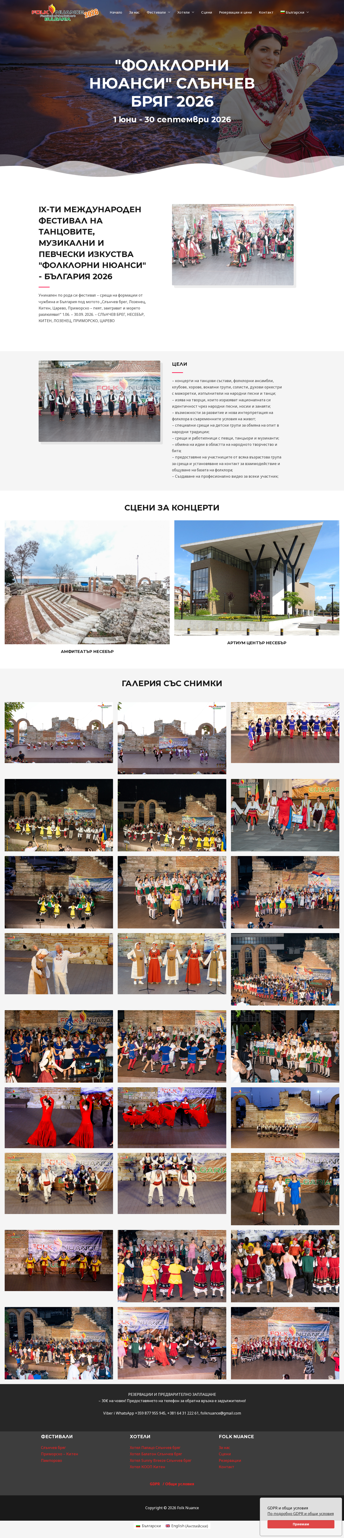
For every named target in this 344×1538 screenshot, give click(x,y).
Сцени (206, 12)
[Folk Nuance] (65, 12)
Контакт (266, 12)
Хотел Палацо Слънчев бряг (155, 1447)
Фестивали (156, 12)
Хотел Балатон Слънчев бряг (156, 1453)
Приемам (301, 1524)
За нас (134, 12)
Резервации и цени (235, 12)
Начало (116, 12)
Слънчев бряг (53, 1447)
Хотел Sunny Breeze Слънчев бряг (160, 1460)
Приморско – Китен (59, 1453)
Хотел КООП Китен (147, 1466)
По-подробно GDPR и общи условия (300, 1513)
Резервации (230, 1460)
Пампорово (51, 1460)
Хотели (183, 12)
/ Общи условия (178, 1483)
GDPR (156, 1483)
